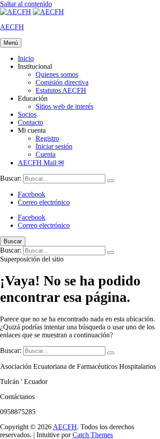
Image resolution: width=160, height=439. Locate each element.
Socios (27, 114)
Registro (47, 138)
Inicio (26, 58)
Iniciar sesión (54, 146)
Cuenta (46, 154)
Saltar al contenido (26, 4)
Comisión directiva (62, 82)
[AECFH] (48, 12)
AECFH (12, 27)
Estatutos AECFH (61, 90)
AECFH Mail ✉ (41, 162)
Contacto (30, 122)
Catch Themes (92, 435)
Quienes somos (57, 74)
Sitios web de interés (64, 106)
